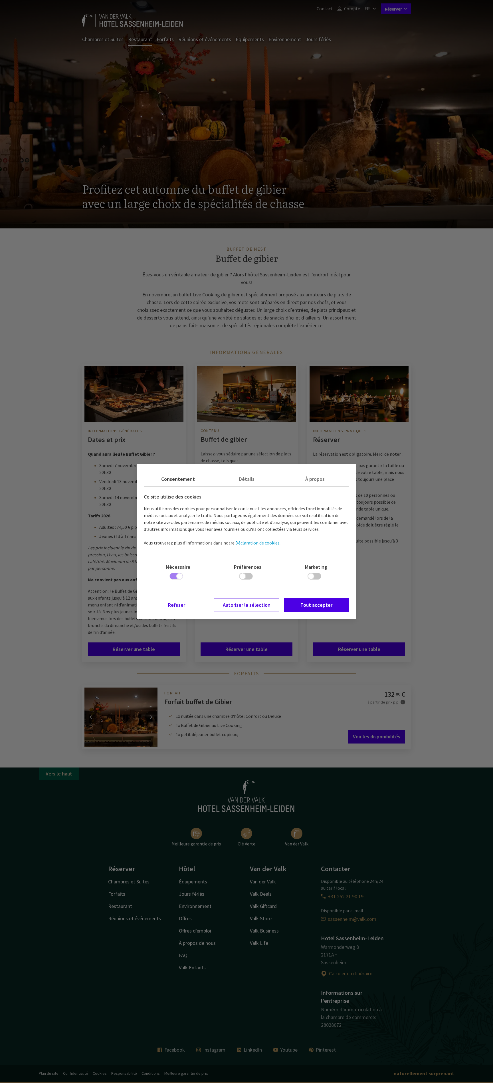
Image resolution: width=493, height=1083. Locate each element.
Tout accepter (316, 605)
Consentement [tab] (178, 479)
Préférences (247, 567)
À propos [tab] (315, 479)
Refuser (176, 605)
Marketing (316, 567)
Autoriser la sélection (246, 605)
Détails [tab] (246, 479)
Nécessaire (178, 567)
